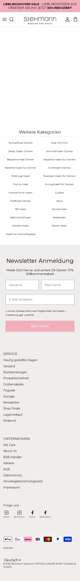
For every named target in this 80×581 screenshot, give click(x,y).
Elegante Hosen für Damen (59, 159)
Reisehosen (59, 217)
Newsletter (11, 402)
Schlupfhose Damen (21, 142)
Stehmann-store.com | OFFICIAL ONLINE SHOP (36, 563)
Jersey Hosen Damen (20, 151)
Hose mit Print (59, 142)
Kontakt (9, 396)
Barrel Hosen (59, 225)
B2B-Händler (12, 457)
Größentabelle (13, 384)
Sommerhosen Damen (59, 151)
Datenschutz (12, 475)
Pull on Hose (20, 184)
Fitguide (9, 390)
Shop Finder (12, 408)
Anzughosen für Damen (59, 184)
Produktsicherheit (16, 378)
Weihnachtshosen (20, 217)
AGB (6, 469)
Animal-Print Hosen (20, 192)
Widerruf (9, 421)
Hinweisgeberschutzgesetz (23, 481)
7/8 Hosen (20, 209)
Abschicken (40, 326)
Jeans (59, 200)
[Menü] (4, 19)
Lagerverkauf (12, 415)
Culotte (59, 192)
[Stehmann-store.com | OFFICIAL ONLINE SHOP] (40, 19)
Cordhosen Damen (59, 167)
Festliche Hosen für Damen (20, 167)
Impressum (11, 487)
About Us (10, 451)
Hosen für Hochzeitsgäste (20, 234)
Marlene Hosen (20, 225)
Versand (9, 366)
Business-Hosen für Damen (59, 175)
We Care (9, 445)
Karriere (8, 463)
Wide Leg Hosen (20, 175)
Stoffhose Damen (20, 200)
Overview (8, 547)
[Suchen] (13, 19)
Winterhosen (59, 209)
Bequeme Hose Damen (20, 159)
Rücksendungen (15, 372)
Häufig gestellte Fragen (20, 360)
